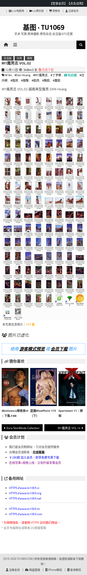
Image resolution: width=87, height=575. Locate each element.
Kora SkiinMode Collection (23, 428)
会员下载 (59, 349)
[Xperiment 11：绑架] (71, 388)
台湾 (19, 58)
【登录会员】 (58, 3)
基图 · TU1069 (43, 27)
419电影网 (17, 11)
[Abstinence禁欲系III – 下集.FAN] (15, 388)
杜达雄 (72, 75)
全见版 (7, 58)
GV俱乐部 (38, 11)
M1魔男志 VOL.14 (69, 428)
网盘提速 (34, 570)
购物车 (56, 11)
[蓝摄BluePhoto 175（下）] (43, 388)
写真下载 (47, 69)
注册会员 (73, 11)
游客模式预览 (32, 349)
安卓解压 (75, 570)
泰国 (29, 58)
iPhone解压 (55, 570)
